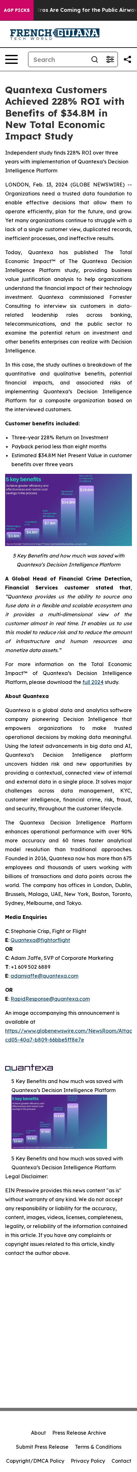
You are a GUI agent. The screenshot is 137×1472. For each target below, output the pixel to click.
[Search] (94, 59)
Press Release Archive (79, 1433)
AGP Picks (17, 10)
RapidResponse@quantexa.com (50, 999)
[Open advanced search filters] (110, 59)
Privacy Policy (88, 1461)
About (38, 1433)
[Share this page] (127, 59)
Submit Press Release (42, 1447)
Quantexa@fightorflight (40, 940)
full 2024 (93, 682)
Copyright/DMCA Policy (35, 1461)
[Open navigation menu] (11, 59)
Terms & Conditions (98, 1447)
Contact (121, 1461)
